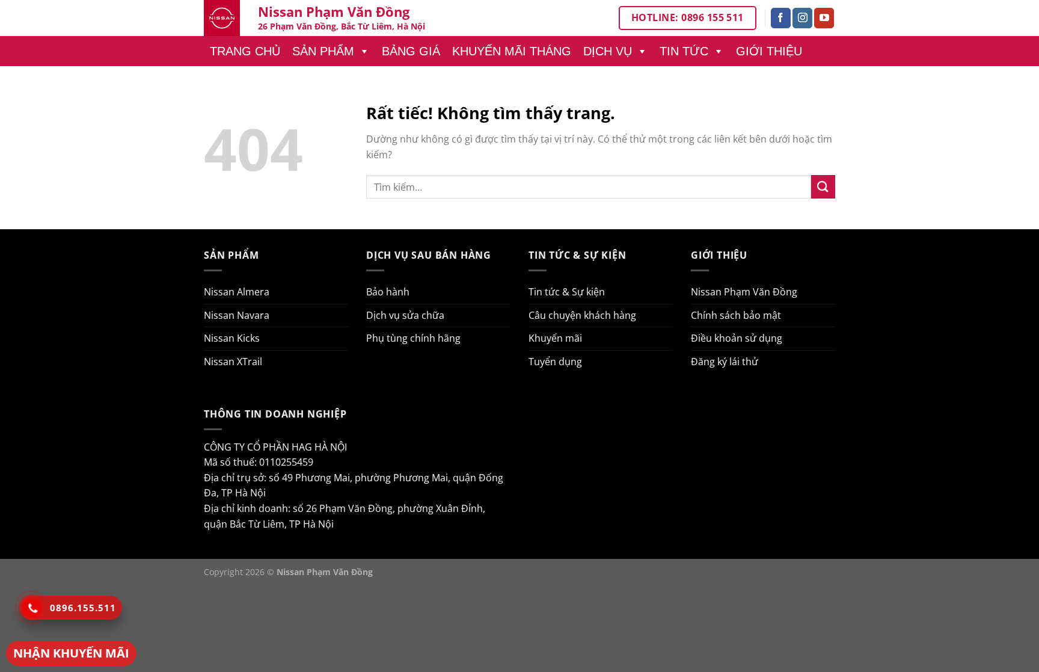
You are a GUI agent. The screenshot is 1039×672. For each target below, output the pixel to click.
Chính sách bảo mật (736, 315)
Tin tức (684, 51)
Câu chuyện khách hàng (582, 315)
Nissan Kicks (232, 338)
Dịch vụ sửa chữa (405, 315)
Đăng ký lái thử (724, 361)
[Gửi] (823, 187)
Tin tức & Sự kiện (567, 291)
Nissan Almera (236, 291)
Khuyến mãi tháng (511, 51)
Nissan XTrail (233, 361)
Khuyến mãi (555, 338)
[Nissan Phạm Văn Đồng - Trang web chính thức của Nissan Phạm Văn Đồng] (222, 18)
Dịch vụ (607, 51)
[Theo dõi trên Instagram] (802, 18)
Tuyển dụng (555, 361)
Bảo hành (387, 291)
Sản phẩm (323, 51)
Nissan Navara (236, 315)
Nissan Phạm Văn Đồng (744, 291)
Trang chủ (245, 51)
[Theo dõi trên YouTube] (824, 18)
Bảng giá (411, 51)
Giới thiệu (769, 51)
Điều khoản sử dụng (736, 338)
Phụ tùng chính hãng (413, 338)
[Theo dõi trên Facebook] (781, 18)
